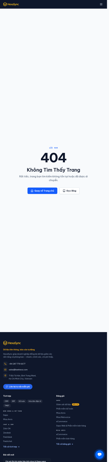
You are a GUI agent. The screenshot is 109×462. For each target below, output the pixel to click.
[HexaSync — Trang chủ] (11, 4)
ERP (13, 401)
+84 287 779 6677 (17, 364)
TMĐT (7, 406)
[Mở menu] (101, 4)
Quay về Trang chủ (44, 190)
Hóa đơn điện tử (35, 401)
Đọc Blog (71, 190)
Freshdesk (7, 437)
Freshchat (7, 441)
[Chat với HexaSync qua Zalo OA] (99, 454)
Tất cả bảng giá (64, 444)
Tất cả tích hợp (11, 447)
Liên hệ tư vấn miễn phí (19, 386)
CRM (6, 401)
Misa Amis (7, 419)
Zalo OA (7, 428)
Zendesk (7, 433)
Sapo (5, 415)
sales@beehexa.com (18, 369)
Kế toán (22, 401)
